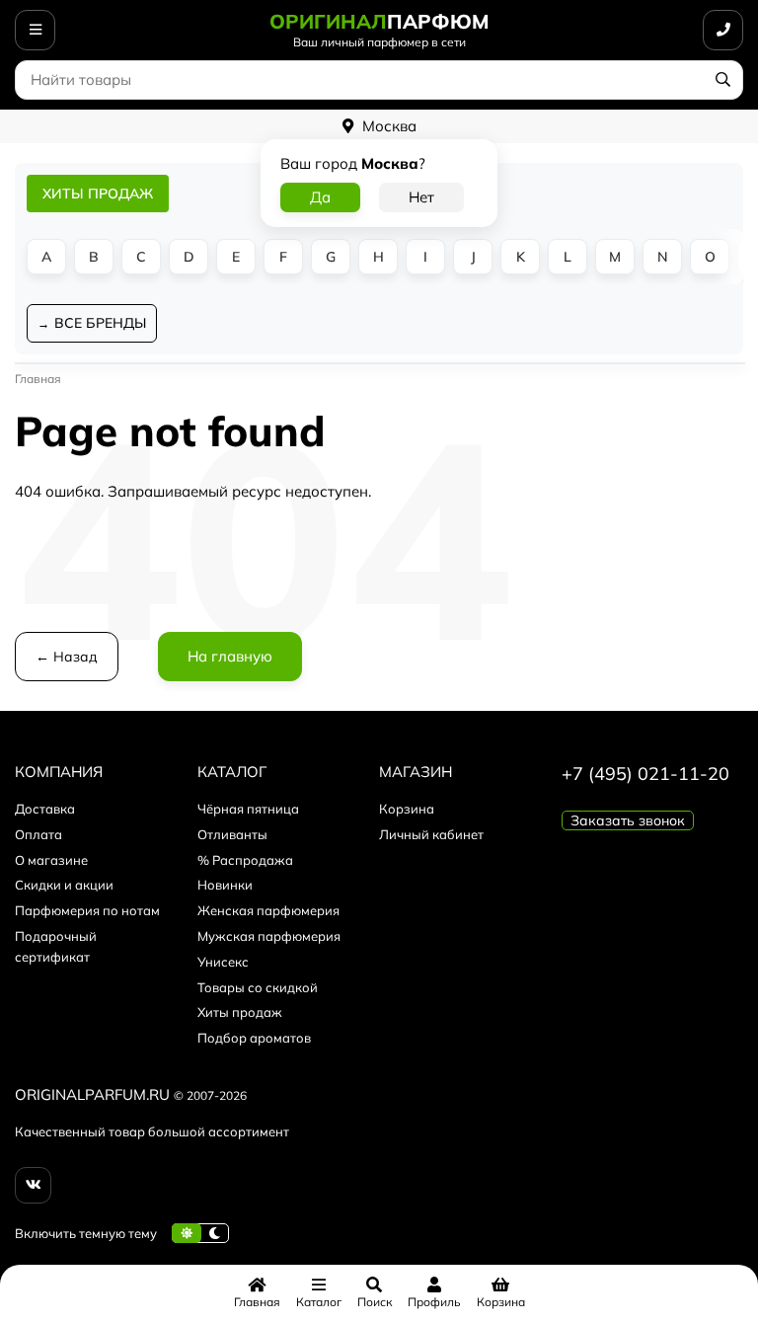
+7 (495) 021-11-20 (645, 773)
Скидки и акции (64, 885)
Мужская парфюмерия (269, 936)
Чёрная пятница (248, 809)
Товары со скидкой (257, 987)
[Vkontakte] (33, 1185)
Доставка (45, 809)
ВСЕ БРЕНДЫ (100, 323)
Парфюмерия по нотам (87, 910)
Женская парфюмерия (268, 910)
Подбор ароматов (254, 1038)
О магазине (51, 860)
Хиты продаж (239, 1012)
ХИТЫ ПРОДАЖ (97, 193)
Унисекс (223, 962)
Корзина (406, 809)
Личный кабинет (431, 834)
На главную (230, 656)
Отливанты (232, 834)
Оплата (38, 834)
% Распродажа (245, 860)
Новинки (225, 885)
